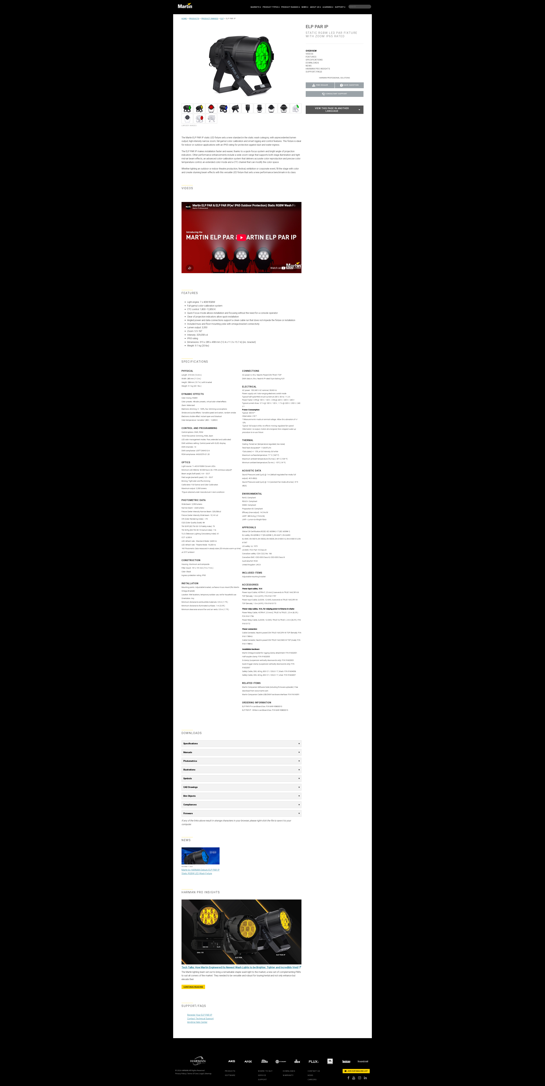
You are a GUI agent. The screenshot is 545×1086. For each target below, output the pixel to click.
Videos (309, 54)
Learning (327, 7)
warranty (288, 1075)
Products (194, 19)
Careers (312, 1080)
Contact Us (314, 1071)
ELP (222, 19)
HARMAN (185, 1071)
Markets (255, 7)
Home (184, 19)
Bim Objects (189, 796)
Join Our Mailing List (357, 1071)
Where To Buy (265, 1071)
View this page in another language (332, 109)
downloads (289, 1071)
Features (311, 57)
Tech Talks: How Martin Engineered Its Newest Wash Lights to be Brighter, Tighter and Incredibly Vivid (240, 967)
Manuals (187, 752)
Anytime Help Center (197, 1022)
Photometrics (190, 761)
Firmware (188, 813)
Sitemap (208, 1074)
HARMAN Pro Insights (318, 69)
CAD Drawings (190, 787)
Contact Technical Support (200, 1018)
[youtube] (355, 1078)
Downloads (312, 63)
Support (339, 7)
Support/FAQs (314, 72)
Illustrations (189, 769)
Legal (201, 1074)
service (262, 1075)
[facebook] (349, 1078)
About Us (314, 7)
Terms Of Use (192, 1074)
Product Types (270, 7)
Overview (311, 51)
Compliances (190, 804)
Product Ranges (289, 7)
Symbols (187, 778)
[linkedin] (367, 1078)
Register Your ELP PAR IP (199, 1015)
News (304, 7)
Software (230, 1075)
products (230, 1071)
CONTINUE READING (193, 987)
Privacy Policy (180, 1074)
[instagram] (361, 1078)
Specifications (190, 743)
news (310, 1075)
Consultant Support (336, 94)
